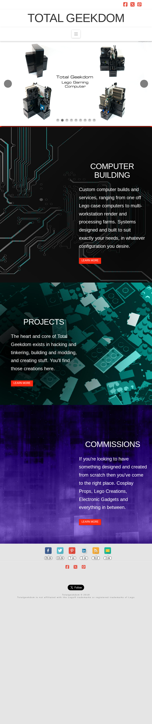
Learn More (90, 260)
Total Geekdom (76, 18)
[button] (76, 34)
